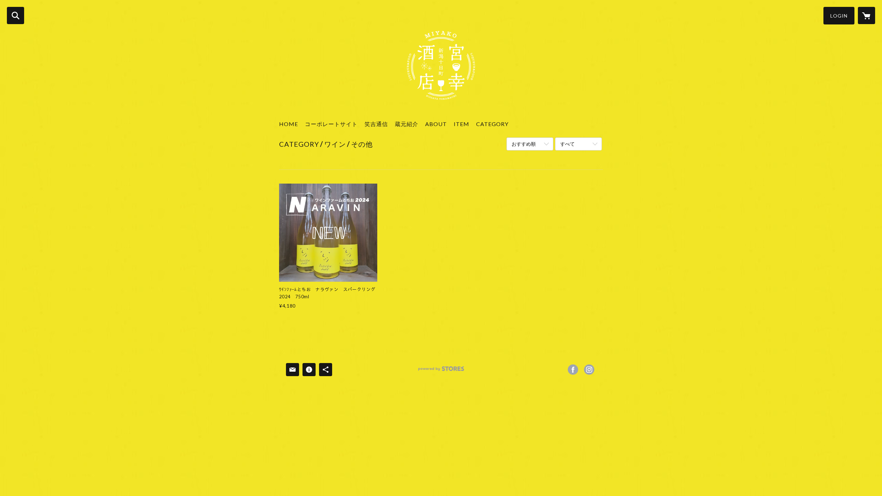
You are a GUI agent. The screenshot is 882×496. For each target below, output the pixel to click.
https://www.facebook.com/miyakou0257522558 (573, 369)
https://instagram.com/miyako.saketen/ (589, 369)
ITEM (461, 124)
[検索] (15, 15)
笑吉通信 (376, 124)
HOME (288, 124)
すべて (567, 144)
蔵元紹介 (406, 124)
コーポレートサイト (331, 124)
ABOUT (436, 124)
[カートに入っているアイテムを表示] (866, 15)
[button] (838, 15)
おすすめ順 (524, 144)
